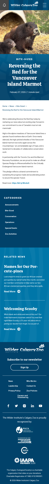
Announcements (12, 205)
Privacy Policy (14, 391)
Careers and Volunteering (22, 396)
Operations (9, 222)
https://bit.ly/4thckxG (20, 183)
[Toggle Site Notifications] (4, 5)
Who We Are (31, 381)
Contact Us (31, 386)
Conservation (10, 216)
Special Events (11, 228)
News (12, 106)
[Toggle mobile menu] (44, 5)
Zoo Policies (32, 391)
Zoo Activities (11, 234)
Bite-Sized (20, 106)
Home (5, 106)
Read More (9, 291)
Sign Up (24, 367)
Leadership (13, 386)
